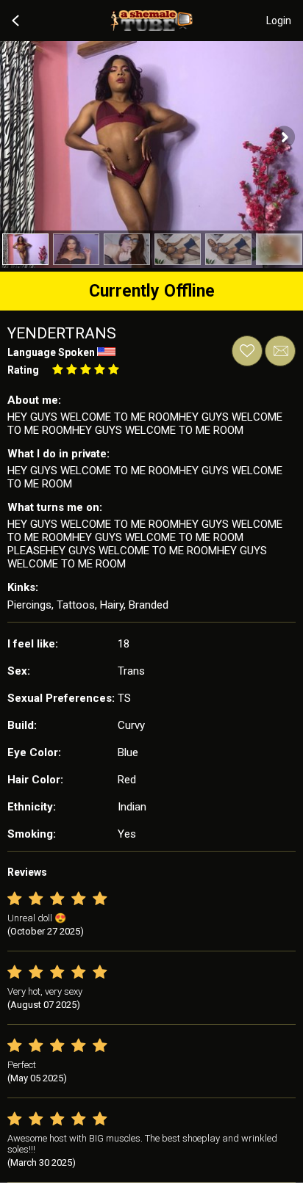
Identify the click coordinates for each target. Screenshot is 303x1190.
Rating (23, 370)
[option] (25, 249)
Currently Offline (152, 291)
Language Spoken (51, 352)
